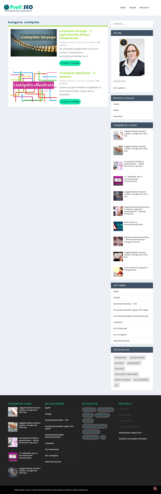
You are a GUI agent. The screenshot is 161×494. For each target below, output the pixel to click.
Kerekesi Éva (71, 42)
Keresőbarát (134, 363)
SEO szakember (141, 380)
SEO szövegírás (120, 334)
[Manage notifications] (155, 488)
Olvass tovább (70, 63)
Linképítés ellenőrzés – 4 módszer (77, 74)
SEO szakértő (119, 88)
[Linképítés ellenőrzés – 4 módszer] (34, 86)
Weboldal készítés (121, 341)
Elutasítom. (111, 490)
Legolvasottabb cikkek (126, 374)
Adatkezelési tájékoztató (130, 432)
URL (116, 385)
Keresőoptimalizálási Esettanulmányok (130, 316)
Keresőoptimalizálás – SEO (125, 304)
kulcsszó (119, 368)
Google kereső (137, 357)
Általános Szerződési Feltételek (133, 439)
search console (122, 380)
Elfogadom (96, 490)
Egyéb (116, 291)
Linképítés (91, 42)
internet (119, 363)
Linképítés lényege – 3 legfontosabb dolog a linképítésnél (75, 34)
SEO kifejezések (120, 328)
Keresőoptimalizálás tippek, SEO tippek (130, 310)
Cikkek (123, 8)
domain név (120, 357)
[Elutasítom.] (157, 490)
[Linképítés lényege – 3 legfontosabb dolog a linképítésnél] (34, 42)
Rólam (133, 8)
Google (116, 297)
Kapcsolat (144, 8)
